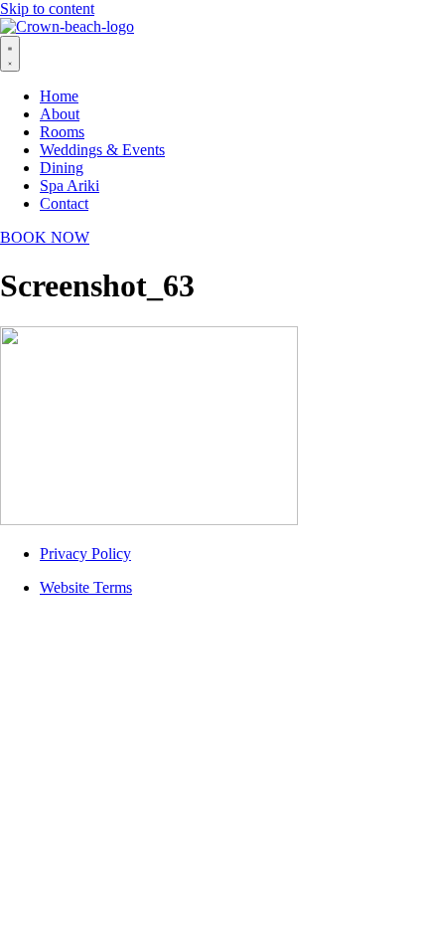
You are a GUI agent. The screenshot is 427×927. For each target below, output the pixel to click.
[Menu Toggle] (10, 54)
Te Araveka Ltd (254, 655)
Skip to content (47, 8)
